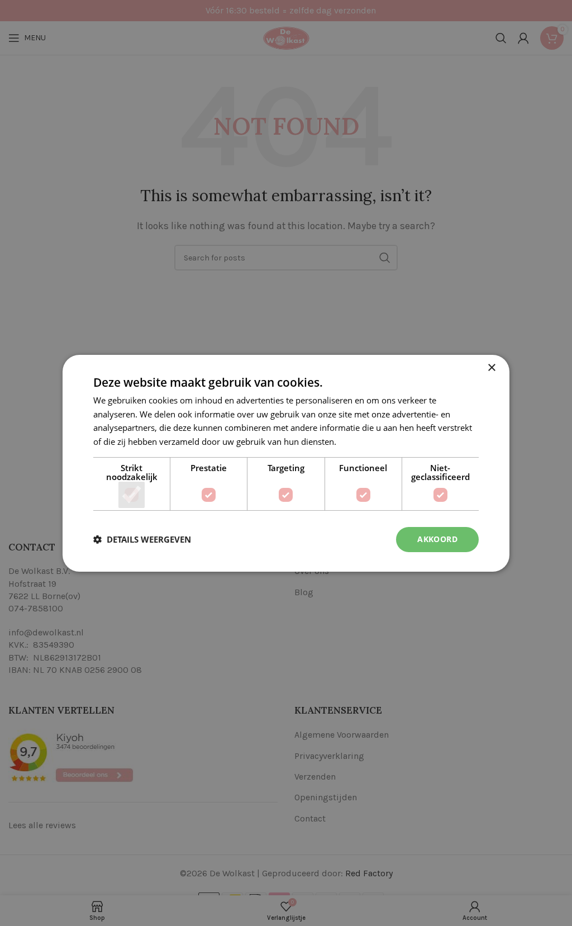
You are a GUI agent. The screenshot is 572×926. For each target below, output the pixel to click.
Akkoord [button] (437, 539)
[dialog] (286, 463)
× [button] (491, 367)
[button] (142, 539)
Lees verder (361, 441)
